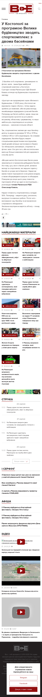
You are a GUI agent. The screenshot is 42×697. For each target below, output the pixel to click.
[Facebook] (3, 217)
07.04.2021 (18, 46)
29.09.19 (7, 588)
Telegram (23, 678)
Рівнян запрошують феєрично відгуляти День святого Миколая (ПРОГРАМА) (21, 524)
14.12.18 (6, 629)
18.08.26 (27, 339)
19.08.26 (7, 310)
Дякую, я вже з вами (23, 689)
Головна (5, 19)
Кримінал (9, 245)
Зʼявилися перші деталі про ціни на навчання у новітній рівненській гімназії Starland (21, 476)
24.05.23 (7, 546)
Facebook (23, 683)
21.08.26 (27, 249)
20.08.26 (28, 279)
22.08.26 (7, 249)
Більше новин (19, 461)
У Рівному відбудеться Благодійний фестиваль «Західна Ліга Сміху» (16, 516)
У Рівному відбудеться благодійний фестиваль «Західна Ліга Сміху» (16, 508)
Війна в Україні (11, 306)
